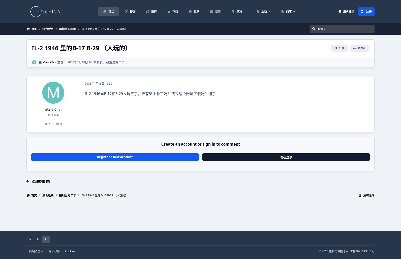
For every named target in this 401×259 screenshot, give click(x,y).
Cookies (70, 251)
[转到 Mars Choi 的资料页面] (34, 62)
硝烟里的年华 (115, 62)
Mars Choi (49, 62)
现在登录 (286, 157)
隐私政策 (54, 251)
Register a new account (115, 157)
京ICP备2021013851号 (360, 251)
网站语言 (35, 251)
